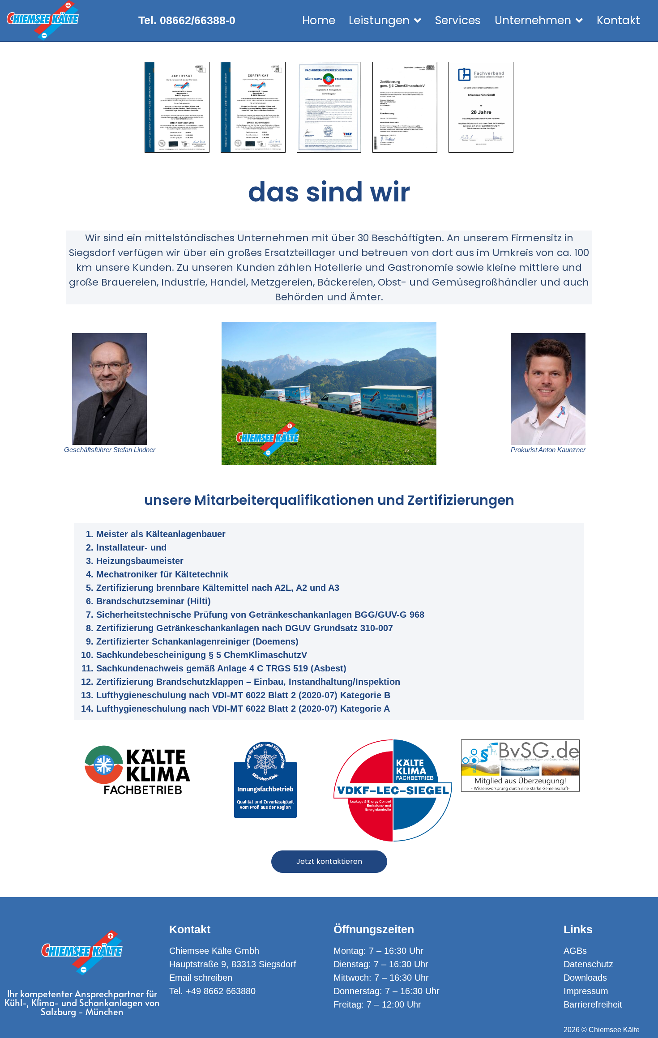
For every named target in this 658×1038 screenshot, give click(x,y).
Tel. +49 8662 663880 (212, 991)
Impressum (586, 991)
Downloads (585, 977)
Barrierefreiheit (593, 1004)
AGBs (575, 951)
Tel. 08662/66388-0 (186, 20)
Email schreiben (200, 977)
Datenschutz (588, 964)
